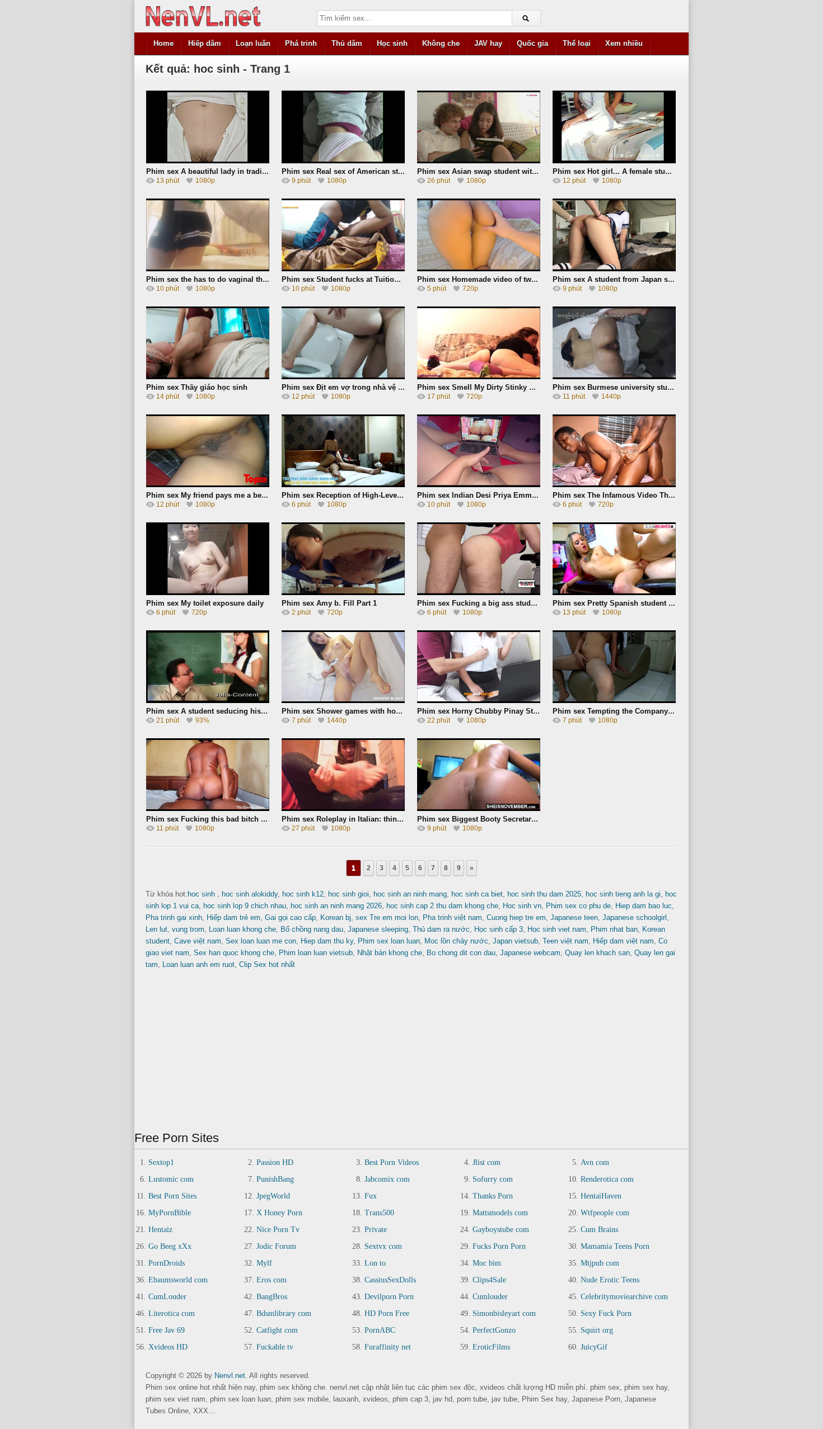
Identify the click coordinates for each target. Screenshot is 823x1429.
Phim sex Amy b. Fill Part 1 (329, 603)
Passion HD (274, 1162)
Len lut (156, 929)
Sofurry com (493, 1179)
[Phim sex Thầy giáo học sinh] (207, 343)
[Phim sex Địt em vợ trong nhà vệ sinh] (343, 343)
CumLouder (167, 1297)
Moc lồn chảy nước (456, 941)
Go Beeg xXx (169, 1246)
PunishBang (275, 1179)
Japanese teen (574, 917)
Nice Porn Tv (278, 1229)
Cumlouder (490, 1297)
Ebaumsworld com (178, 1280)
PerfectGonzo (494, 1330)
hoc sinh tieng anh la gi (623, 894)
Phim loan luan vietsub (316, 953)
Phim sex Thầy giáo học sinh (196, 387)
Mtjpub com (600, 1263)
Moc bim (487, 1263)
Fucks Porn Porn (499, 1246)
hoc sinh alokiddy (250, 894)
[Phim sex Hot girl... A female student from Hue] (614, 127)
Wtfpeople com (605, 1213)
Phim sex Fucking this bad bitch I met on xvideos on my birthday (259, 819)
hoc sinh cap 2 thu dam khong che (442, 906)
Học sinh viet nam (556, 929)
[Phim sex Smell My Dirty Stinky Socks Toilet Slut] (478, 343)
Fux (370, 1196)
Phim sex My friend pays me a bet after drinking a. (233, 495)
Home (163, 43)
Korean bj (335, 917)
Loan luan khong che (242, 929)
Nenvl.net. (230, 1375)
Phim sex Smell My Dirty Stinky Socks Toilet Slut (502, 387)
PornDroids (166, 1263)
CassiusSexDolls (390, 1280)
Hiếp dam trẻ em (233, 917)
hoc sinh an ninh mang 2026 (336, 906)
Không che (441, 43)
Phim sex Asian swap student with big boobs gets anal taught (524, 171)
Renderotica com (607, 1179)
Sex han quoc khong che (234, 953)
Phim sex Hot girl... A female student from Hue (633, 171)
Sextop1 (161, 1162)
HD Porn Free (386, 1313)
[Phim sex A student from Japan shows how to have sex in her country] (614, 235)
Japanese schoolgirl (634, 917)
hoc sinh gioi (348, 894)
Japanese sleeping (378, 929)
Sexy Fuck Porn (606, 1313)
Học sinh (392, 43)
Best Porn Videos (391, 1162)
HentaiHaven (601, 1196)
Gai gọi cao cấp (290, 917)
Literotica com (171, 1313)
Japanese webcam (530, 953)
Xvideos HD (168, 1347)
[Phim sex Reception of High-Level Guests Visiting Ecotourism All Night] (343, 451)
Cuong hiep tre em (516, 917)
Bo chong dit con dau (461, 953)
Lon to (375, 1263)
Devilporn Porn (389, 1297)
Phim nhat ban (614, 929)
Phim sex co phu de (578, 906)
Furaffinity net (387, 1347)
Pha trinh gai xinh (174, 917)
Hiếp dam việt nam (623, 941)
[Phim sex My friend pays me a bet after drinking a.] (207, 451)
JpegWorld (273, 1196)
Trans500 (379, 1213)
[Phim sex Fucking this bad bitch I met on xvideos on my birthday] (207, 774)
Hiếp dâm (204, 43)
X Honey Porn (279, 1213)
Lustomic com (171, 1179)
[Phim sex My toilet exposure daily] (207, 558)
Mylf (264, 1263)
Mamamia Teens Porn (615, 1246)
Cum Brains (599, 1229)
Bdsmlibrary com (283, 1313)
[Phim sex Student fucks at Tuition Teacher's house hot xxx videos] (343, 235)
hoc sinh (202, 894)
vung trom (188, 929)
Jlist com (487, 1162)
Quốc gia (532, 43)
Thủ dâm (346, 43)
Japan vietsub (515, 941)
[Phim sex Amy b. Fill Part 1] (343, 558)
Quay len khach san (597, 953)
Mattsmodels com (500, 1213)
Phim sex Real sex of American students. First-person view (384, 171)
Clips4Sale (489, 1280)
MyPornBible (169, 1213)
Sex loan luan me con (261, 941)
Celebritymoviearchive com (624, 1297)
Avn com (595, 1162)
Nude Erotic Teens (610, 1280)
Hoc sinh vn (522, 906)
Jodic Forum (276, 1246)
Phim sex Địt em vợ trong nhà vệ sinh (347, 387)
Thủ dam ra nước (441, 929)
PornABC (379, 1330)
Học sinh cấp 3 (498, 929)
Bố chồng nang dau (311, 929)
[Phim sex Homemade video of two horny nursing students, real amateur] (478, 235)
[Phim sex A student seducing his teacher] (207, 666)
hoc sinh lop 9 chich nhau (244, 906)
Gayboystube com (501, 1229)
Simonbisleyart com (504, 1313)
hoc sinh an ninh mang (410, 894)
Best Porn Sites (172, 1196)
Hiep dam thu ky (327, 941)
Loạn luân (253, 43)
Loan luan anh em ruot (198, 964)
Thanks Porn (493, 1196)
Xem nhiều (624, 43)
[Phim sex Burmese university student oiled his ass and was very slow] (614, 343)
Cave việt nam (197, 941)
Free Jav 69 (166, 1330)
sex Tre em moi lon (387, 917)
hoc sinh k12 (303, 894)
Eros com (271, 1280)
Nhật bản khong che (389, 953)
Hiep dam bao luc (643, 906)
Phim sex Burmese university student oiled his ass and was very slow (674, 387)
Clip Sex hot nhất (267, 964)
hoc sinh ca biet (477, 894)
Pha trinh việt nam (452, 917)
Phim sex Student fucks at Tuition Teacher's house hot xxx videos (395, 279)
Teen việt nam (565, 941)
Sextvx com (383, 1246)
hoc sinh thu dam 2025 (544, 894)
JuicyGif (594, 1347)
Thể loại (577, 43)
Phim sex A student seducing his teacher (217, 711)
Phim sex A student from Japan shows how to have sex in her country (674, 279)
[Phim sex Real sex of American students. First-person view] (343, 127)
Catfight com (277, 1330)
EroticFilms (491, 1347)
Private (375, 1229)
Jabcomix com (387, 1179)
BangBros (271, 1297)
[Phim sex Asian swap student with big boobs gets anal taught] (478, 127)
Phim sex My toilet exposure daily (205, 603)
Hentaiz (160, 1229)
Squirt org (597, 1330)
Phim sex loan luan (389, 941)
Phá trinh (301, 43)
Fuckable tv (274, 1347)
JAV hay (488, 43)
